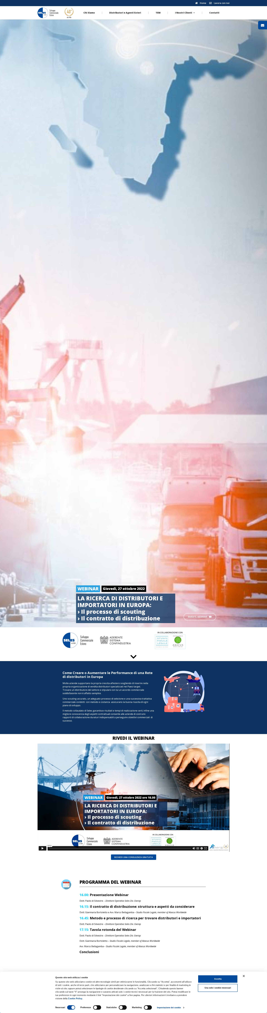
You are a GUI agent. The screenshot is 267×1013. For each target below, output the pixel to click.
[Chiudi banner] (244, 976)
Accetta (218, 979)
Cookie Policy (75, 998)
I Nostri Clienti (183, 12)
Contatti (214, 12)
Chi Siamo (89, 12)
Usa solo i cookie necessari (218, 988)
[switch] (97, 1007)
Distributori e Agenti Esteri (125, 12)
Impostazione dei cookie (169, 1007)
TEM (158, 12)
